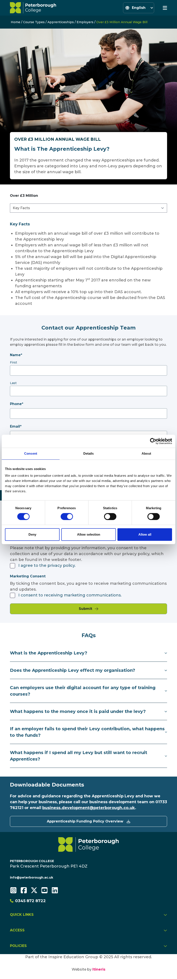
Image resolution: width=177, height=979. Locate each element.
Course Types (34, 22)
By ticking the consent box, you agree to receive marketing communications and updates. (88, 586)
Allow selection (88, 534)
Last (13, 383)
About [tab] (146, 453)
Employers (85, 22)
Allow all (144, 534)
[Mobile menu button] (165, 7)
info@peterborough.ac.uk (31, 877)
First (13, 362)
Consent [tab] (30, 453)
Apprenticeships (60, 22)
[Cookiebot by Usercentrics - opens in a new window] (153, 441)
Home (15, 22)
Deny (32, 534)
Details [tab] (88, 453)
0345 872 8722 (30, 900)
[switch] (67, 516)
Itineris (98, 969)
